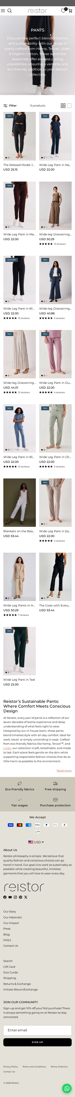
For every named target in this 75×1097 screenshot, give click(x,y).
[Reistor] (37, 11)
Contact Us (10, 945)
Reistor (15, 1083)
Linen (7, 748)
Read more (64, 770)
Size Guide (10, 972)
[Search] (9, 10)
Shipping (9, 978)
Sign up (37, 1042)
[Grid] (63, 105)
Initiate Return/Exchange (20, 989)
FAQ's (7, 940)
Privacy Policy (10, 1066)
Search (8, 961)
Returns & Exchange (17, 983)
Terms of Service (59, 1066)
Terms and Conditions (34, 1066)
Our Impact (11, 923)
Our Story (9, 911)
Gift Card (9, 966)
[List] (69, 105)
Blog (6, 934)
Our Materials (12, 917)
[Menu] (3, 10)
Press (6, 928)
